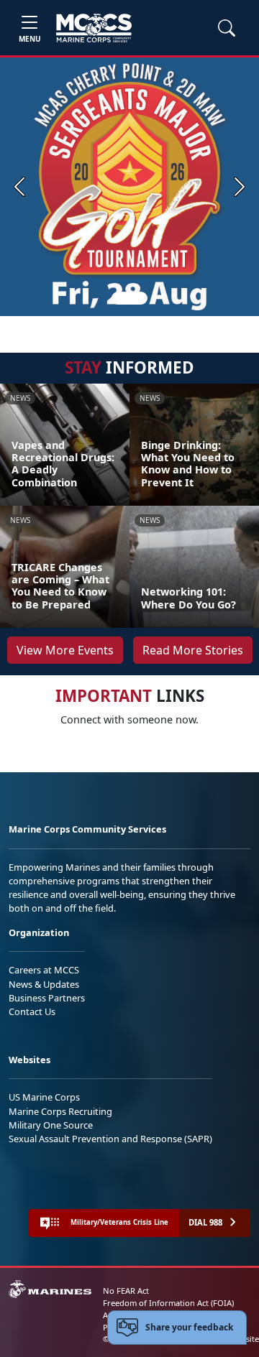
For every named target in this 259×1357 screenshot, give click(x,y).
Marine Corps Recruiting (60, 1111)
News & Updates (44, 984)
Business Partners (47, 997)
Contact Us (32, 1011)
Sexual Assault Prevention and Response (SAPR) (110, 1138)
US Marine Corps (44, 1096)
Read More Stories (192, 650)
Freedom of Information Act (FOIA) (168, 1302)
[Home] (94, 28)
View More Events (65, 650)
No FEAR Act (126, 1290)
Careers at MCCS (44, 969)
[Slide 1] (129, 298)
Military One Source (51, 1125)
